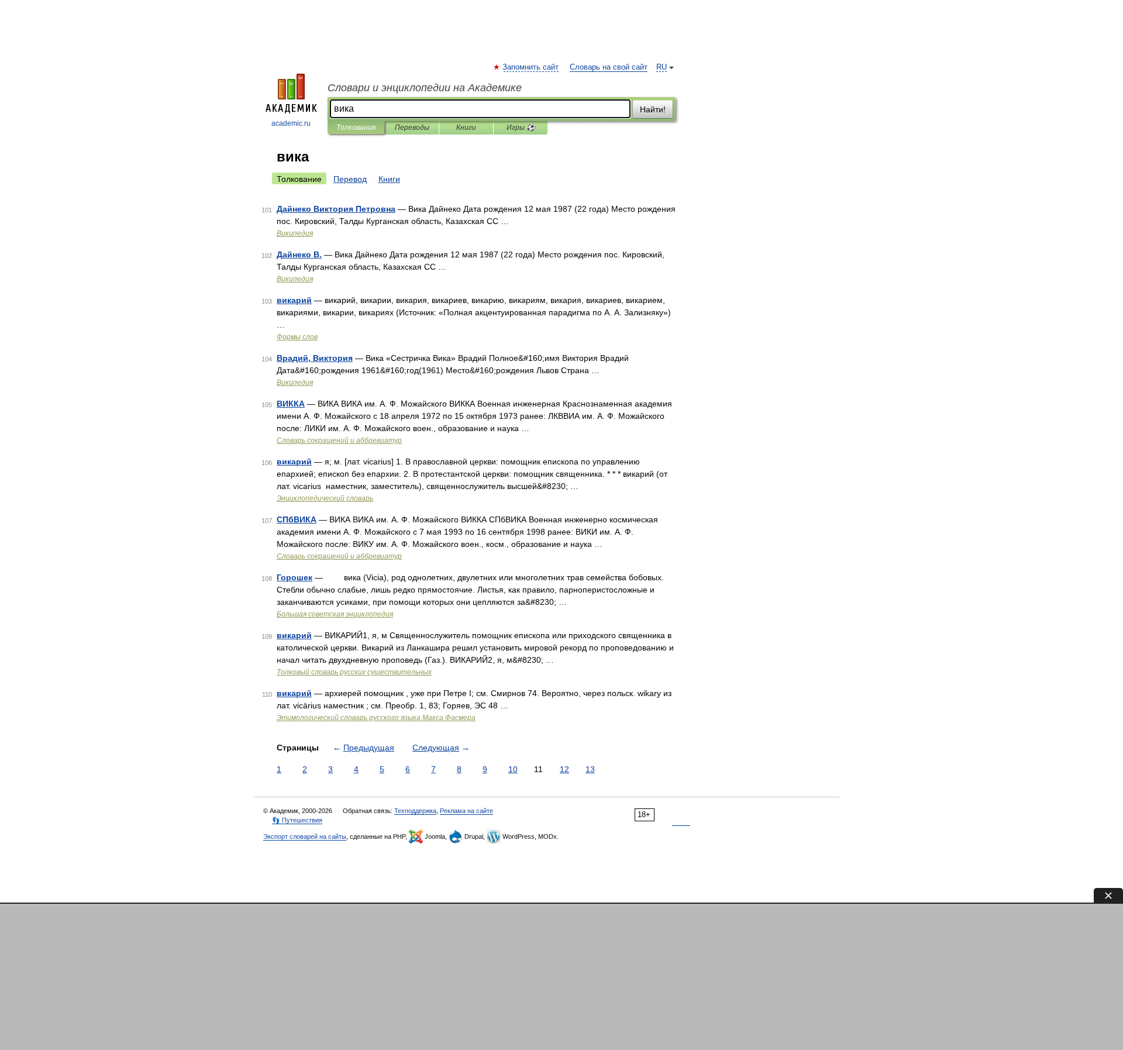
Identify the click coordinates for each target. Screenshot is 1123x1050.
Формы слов (297, 337)
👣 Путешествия (297, 820)
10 (513, 769)
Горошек (294, 577)
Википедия (295, 233)
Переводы (412, 127)
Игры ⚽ (521, 127)
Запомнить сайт (531, 67)
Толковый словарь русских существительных (354, 672)
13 (590, 769)
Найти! (653, 109)
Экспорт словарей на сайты (304, 836)
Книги (466, 127)
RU (661, 67)
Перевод (350, 179)
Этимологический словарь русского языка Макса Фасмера (376, 718)
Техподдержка (415, 810)
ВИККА (291, 403)
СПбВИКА (296, 519)
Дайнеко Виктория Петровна (336, 209)
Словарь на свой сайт (608, 67)
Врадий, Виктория (315, 358)
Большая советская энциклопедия (335, 614)
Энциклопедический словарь (325, 498)
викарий (294, 300)
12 (564, 769)
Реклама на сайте (466, 810)
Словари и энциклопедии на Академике (425, 88)
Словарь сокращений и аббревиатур (339, 440)
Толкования (356, 127)
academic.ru (291, 123)
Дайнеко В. (299, 254)
